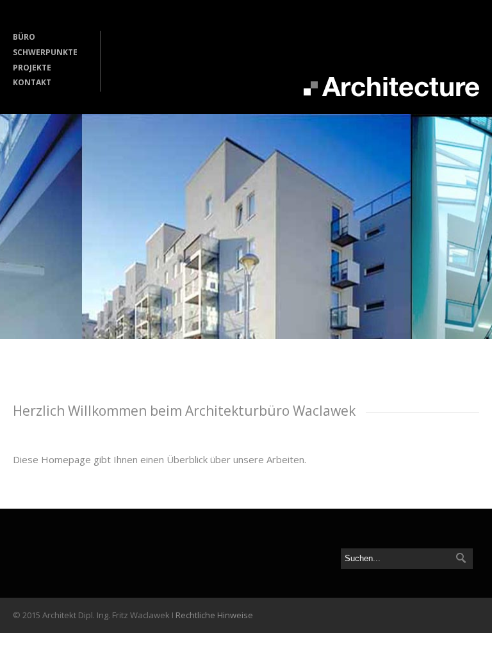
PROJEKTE (32, 67)
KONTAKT (32, 82)
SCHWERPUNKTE (45, 52)
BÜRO (24, 36)
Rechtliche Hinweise (214, 615)
